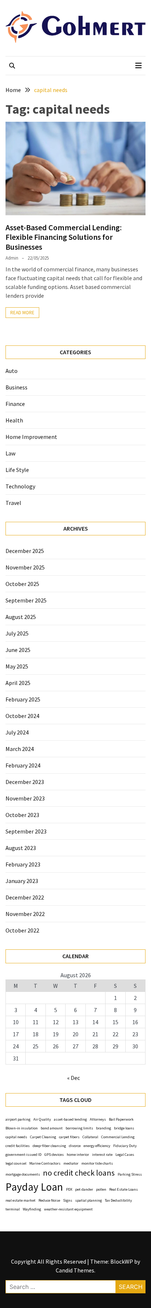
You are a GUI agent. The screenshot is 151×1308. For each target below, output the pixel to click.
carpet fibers (69, 1137)
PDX (69, 1189)
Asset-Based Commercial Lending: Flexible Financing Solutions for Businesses (63, 237)
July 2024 (17, 732)
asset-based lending (70, 1119)
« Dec (73, 1077)
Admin (11, 258)
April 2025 (17, 682)
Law (10, 453)
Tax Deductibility (118, 1200)
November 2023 (25, 798)
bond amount (52, 1128)
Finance (15, 403)
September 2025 (26, 600)
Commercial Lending (118, 1137)
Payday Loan (34, 1187)
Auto (11, 370)
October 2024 (22, 715)
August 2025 (20, 616)
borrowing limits (79, 1128)
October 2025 (22, 583)
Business (16, 387)
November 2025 (25, 567)
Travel (13, 502)
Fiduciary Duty (125, 1145)
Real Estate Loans (123, 1189)
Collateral (90, 1137)
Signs (67, 1200)
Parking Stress (130, 1174)
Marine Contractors (44, 1163)
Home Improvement (31, 436)
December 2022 (24, 897)
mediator (70, 1163)
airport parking (17, 1119)
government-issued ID (23, 1154)
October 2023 (22, 814)
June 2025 (17, 649)
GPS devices (54, 1154)
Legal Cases (124, 1154)
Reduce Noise (49, 1200)
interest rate (102, 1154)
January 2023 (21, 880)
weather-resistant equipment (68, 1209)
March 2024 (19, 748)
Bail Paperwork (121, 1119)
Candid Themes (75, 1270)
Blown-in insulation (21, 1128)
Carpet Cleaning (43, 1137)
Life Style (17, 469)
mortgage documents (22, 1174)
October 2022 (22, 930)
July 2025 (17, 633)
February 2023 (22, 864)
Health (14, 420)
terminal (12, 1209)
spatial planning (88, 1200)
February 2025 (22, 699)
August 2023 (20, 847)
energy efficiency (97, 1145)
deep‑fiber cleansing (49, 1145)
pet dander (84, 1189)
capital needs (16, 1137)
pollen (101, 1189)
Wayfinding (32, 1209)
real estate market (20, 1200)
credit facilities (17, 1145)
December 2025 (24, 550)
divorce (75, 1145)
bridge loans (124, 1128)
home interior (78, 1154)
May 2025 (16, 666)
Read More (22, 312)
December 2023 (24, 781)
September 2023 (26, 831)
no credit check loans (79, 1173)
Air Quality (42, 1119)
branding (103, 1128)
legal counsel (15, 1163)
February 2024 (22, 765)
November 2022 (25, 913)
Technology (20, 486)
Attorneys (98, 1119)
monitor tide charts (97, 1163)
